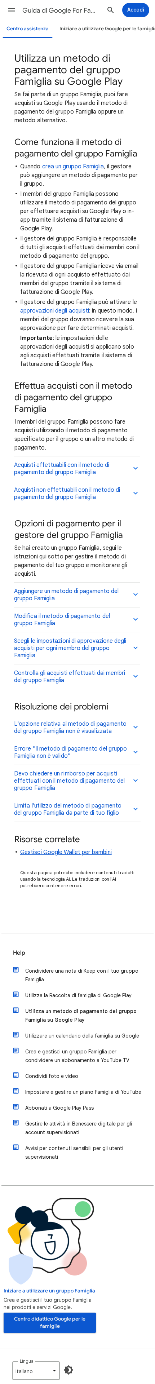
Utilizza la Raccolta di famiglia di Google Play (78, 995)
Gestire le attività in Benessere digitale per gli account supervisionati (78, 1128)
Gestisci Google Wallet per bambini (66, 852)
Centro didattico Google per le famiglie (49, 1322)
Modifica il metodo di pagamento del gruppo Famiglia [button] (62, 620)
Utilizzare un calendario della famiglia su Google (82, 1036)
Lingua (27, 1361)
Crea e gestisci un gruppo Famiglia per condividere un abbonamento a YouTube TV (77, 1056)
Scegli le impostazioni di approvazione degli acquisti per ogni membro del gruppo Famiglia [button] (70, 648)
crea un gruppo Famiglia (73, 166)
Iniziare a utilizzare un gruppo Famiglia (49, 1291)
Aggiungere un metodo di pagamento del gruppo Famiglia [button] (66, 595)
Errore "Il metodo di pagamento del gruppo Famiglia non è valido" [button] (70, 752)
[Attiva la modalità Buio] (68, 1370)
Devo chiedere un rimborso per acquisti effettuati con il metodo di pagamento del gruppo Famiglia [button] (69, 781)
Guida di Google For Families (61, 10)
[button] (11, 10)
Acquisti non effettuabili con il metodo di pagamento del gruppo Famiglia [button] (67, 493)
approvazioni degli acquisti (54, 310)
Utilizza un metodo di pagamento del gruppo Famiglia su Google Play (81, 1015)
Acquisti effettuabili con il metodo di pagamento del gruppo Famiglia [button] (61, 468)
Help (19, 952)
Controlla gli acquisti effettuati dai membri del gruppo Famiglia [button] (69, 676)
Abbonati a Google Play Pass (59, 1108)
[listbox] (36, 1370)
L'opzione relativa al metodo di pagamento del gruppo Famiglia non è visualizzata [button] (70, 727)
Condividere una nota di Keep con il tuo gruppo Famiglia (81, 975)
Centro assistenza (27, 29)
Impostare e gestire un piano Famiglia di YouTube (83, 1092)
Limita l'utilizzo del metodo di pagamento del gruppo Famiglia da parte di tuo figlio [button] (67, 809)
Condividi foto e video (51, 1076)
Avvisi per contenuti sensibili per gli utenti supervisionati (74, 1152)
